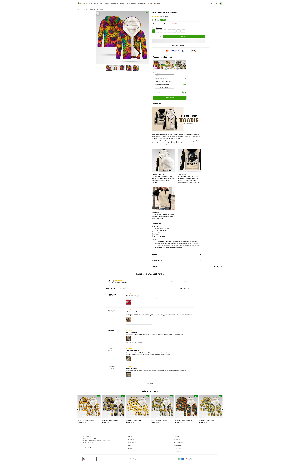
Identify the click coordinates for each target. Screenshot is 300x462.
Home (79, 9)
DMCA (130, 448)
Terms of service (178, 442)
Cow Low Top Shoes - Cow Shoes (134, 342)
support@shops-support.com (90, 444)
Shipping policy (178, 445)
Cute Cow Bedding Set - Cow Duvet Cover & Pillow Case (139, 324)
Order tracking (132, 442)
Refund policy (177, 451)
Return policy (177, 448)
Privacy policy (177, 439)
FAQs (129, 445)
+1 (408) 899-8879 (87, 442)
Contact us (131, 439)
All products (85, 9)
